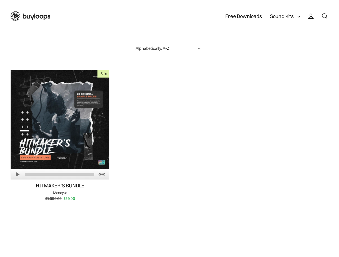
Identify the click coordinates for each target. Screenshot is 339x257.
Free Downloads (243, 16)
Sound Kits (282, 16)
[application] (60, 174)
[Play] (17, 174)
